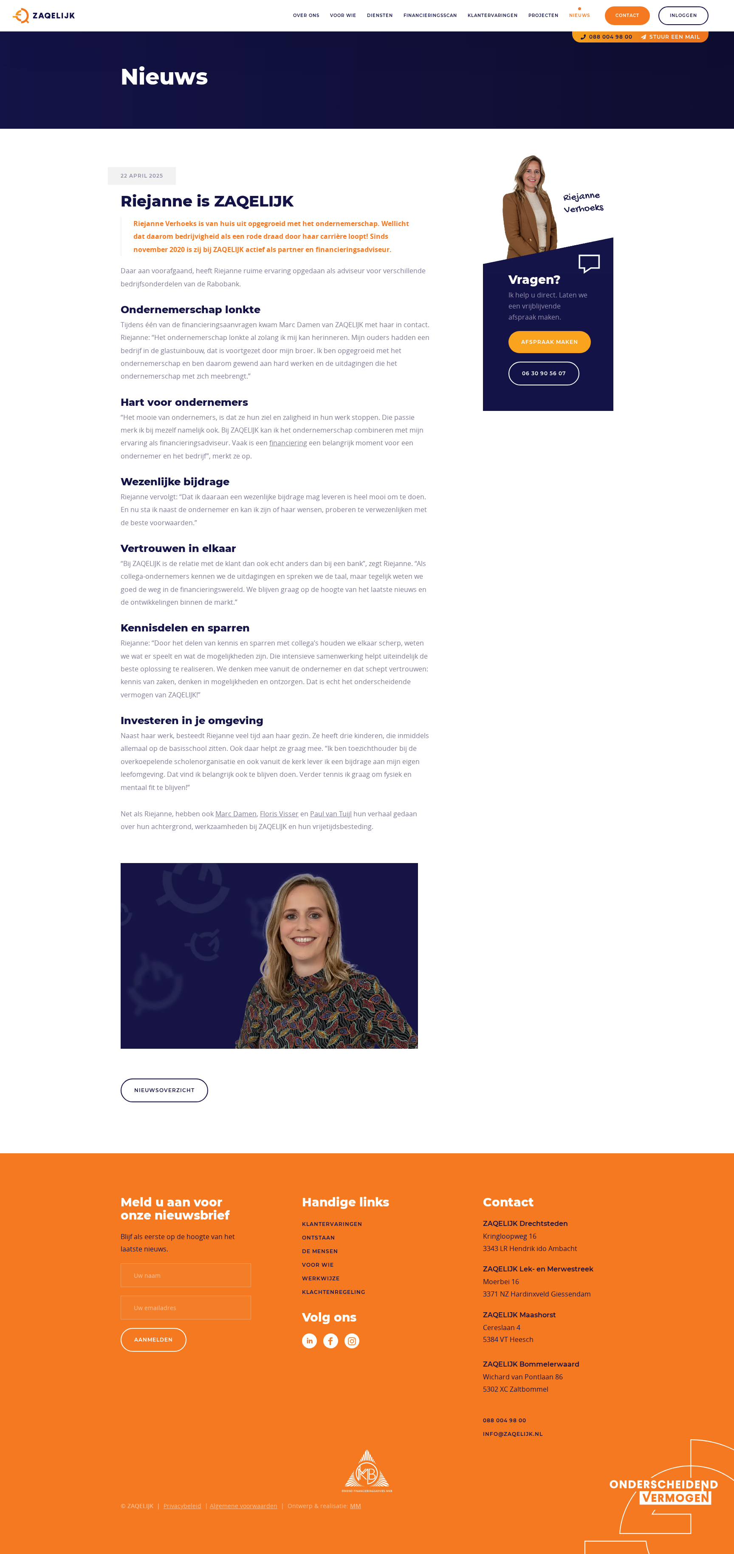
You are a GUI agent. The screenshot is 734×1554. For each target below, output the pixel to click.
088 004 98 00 (610, 37)
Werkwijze (321, 1278)
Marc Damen (236, 813)
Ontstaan (318, 1237)
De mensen (320, 1251)
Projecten (543, 15)
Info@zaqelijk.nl (513, 1434)
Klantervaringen (493, 15)
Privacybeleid (182, 1506)
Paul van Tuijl (331, 813)
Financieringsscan (430, 15)
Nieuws (579, 15)
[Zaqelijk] (44, 15)
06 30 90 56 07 (544, 373)
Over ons (306, 15)
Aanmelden (153, 1339)
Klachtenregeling (333, 1292)
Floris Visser (279, 813)
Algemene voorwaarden (243, 1506)
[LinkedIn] (309, 1341)
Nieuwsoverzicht (164, 1090)
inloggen (683, 15)
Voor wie (343, 15)
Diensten (380, 15)
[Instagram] (351, 1341)
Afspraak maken (549, 342)
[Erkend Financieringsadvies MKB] (367, 1470)
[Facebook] (330, 1341)
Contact (627, 15)
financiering (288, 442)
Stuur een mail (674, 37)
